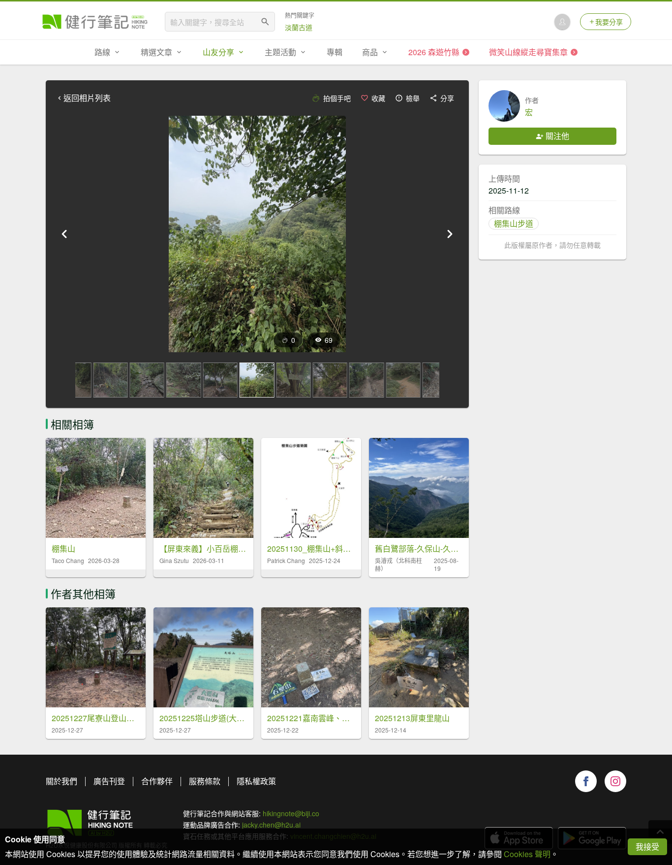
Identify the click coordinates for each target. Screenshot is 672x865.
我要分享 (609, 22)
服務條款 (204, 781)
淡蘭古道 (298, 27)
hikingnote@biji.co (291, 813)
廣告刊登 (109, 781)
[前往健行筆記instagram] (615, 781)
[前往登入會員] (562, 22)
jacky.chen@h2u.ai (271, 825)
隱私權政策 (256, 781)
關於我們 (61, 781)
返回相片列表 (87, 98)
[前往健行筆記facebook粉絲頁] (586, 781)
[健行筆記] (95, 22)
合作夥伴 (157, 781)
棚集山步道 (513, 223)
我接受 (647, 846)
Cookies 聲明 (527, 854)
